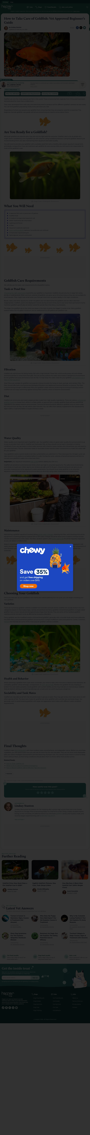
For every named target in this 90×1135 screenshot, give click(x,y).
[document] (45, 567)
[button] (70, 546)
